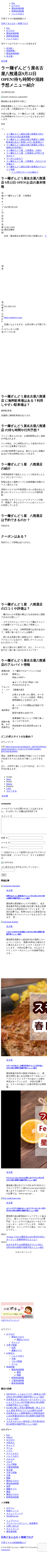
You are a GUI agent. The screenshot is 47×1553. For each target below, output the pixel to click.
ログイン (10, 1508)
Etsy (8, 28)
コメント (6, 816)
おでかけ (10, 30)
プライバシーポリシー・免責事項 (22, 1523)
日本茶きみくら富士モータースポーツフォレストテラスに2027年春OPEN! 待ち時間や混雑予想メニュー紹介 (26, 1402)
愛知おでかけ (17, 1337)
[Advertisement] (23, 366)
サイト (4, 847)
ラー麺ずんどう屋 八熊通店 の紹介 (24, 150)
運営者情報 (11, 1531)
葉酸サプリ (16, 1350)
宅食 (13, 1359)
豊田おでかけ (23, 1339)
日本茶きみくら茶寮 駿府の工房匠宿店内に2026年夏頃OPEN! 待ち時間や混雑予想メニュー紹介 (25, 1416)
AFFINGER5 (5, 1550)
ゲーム (14, 1364)
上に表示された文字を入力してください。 (21, 867)
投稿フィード (12, 1511)
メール (5, 843)
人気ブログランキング (10, 1320)
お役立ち (10, 1353)
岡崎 (19, 1375)
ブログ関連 (16, 1361)
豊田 (19, 1372)
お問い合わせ (12, 1526)
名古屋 (5, 796)
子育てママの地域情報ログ (13, 1542)
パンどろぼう (12, 39)
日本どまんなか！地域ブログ (14, 23)
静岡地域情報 (12, 36)
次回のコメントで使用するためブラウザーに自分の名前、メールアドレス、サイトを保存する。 (23, 855)
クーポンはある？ (14, 158)
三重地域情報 (17, 1380)
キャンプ (15, 1342)
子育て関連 (11, 1345)
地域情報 (10, 1367)
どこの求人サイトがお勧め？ (25, 172)
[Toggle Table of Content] (3, 129)
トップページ (12, 1520)
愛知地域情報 (12, 33)
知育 (13, 1348)
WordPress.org (12, 1516)
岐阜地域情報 (17, 1383)
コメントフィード (14, 1513)
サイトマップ (12, 1529)
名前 (4, 838)
